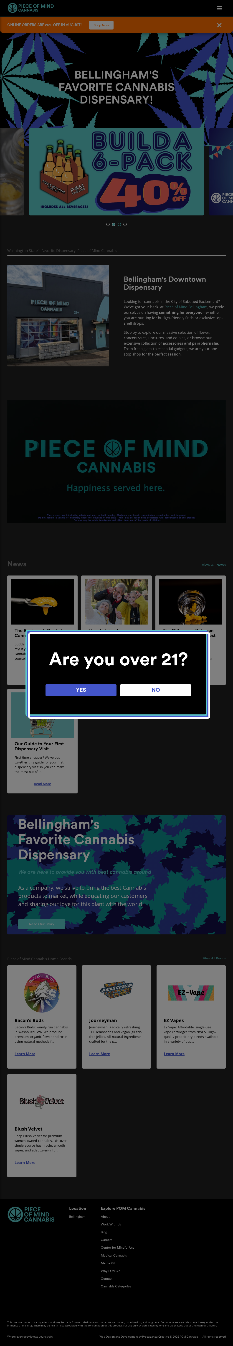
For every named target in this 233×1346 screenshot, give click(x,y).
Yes (81, 690)
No (156, 690)
